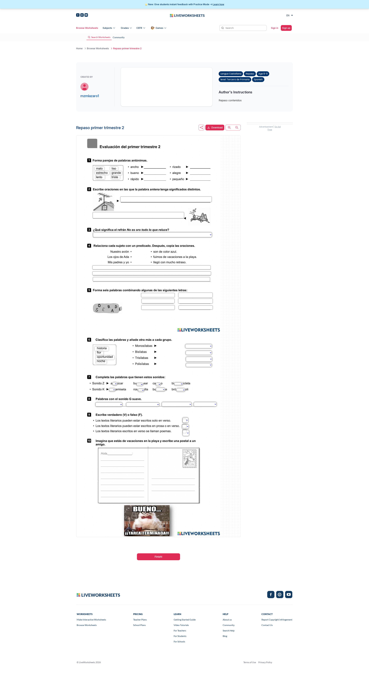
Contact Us (267, 625)
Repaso (250, 73)
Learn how (218, 4)
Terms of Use (249, 662)
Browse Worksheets (87, 28)
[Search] (222, 28)
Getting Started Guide (185, 619)
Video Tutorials (181, 625)
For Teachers (180, 630)
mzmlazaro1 (89, 96)
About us (227, 619)
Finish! (158, 556)
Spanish (258, 79)
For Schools (179, 641)
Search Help (229, 630)
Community (229, 625)
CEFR (139, 28)
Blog (225, 636)
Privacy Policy (265, 662)
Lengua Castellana (230, 73)
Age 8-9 (263, 73)
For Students (180, 636)
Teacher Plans (140, 619)
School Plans (139, 625)
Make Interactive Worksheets (91, 619)
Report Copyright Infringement (276, 619)
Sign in (274, 28)
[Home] (187, 15)
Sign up (286, 28)
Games (159, 28)
